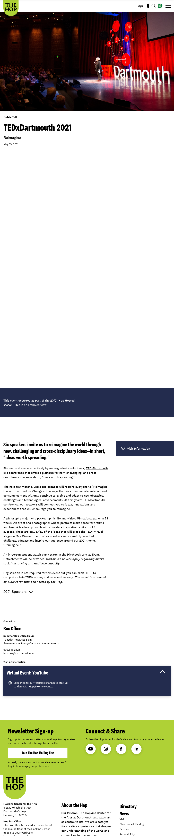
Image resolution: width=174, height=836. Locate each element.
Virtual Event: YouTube (31, 673)
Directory (128, 806)
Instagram (106, 749)
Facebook (121, 749)
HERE (88, 573)
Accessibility (127, 834)
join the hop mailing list (38, 752)
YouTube (90, 749)
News (124, 813)
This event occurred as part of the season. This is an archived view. (39, 402)
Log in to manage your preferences (28, 766)
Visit (122, 819)
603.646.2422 (11, 649)
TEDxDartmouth (97, 468)
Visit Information (138, 448)
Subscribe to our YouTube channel (34, 683)
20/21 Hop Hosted (62, 400)
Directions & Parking (131, 824)
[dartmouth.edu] (160, 6)
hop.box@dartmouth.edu (18, 653)
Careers (124, 829)
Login (140, 5)
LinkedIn (136, 749)
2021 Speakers (15, 591)
